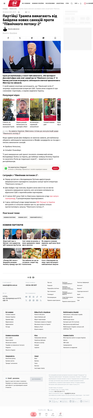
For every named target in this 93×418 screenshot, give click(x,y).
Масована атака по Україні (42, 324)
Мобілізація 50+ (68, 317)
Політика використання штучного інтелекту (67, 288)
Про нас (49, 282)
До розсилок (36, 379)
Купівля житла (10, 361)
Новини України (38, 3)
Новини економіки (12, 335)
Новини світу (13, 8)
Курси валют (9, 340)
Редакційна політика (53, 288)
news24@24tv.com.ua (10, 285)
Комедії (36, 345)
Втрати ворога (38, 329)
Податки (8, 347)
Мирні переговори (40, 319)
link (26, 296)
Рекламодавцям (51, 297)
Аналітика (60, 3)
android (54, 401)
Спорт (36, 356)
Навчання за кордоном (70, 347)
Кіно (36, 335)
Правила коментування (68, 301)
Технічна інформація (83, 282)
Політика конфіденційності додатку (67, 293)
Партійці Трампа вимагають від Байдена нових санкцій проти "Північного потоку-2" (40, 8)
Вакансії (79, 288)
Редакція (49, 285)
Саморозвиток (67, 345)
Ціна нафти (9, 338)
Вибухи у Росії (38, 327)
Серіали (36, 347)
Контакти (79, 285)
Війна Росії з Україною (42, 312)
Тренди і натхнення (11, 363)
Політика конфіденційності (67, 283)
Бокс (35, 358)
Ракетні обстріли (39, 314)
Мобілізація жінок (68, 319)
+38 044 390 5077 (31, 285)
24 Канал (5, 8)
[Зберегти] (55, 38)
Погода (8, 327)
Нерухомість (10, 356)
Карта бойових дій (40, 317)
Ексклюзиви (50, 3)
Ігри (67, 3)
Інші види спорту (39, 368)
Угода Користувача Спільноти (67, 298)
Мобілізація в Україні (71, 312)
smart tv (74, 401)
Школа (65, 340)
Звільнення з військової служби (72, 314)
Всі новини (26, 3)
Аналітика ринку (10, 358)
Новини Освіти (68, 335)
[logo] (14, 3)
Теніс (36, 363)
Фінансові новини (11, 342)
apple (63, 401)
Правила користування (53, 300)
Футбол (36, 361)
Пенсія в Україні (10, 350)
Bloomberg (13, 33)
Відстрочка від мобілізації (71, 324)
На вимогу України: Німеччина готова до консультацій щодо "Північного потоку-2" (30, 132)
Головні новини (10, 314)
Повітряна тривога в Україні (42, 322)
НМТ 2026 (66, 342)
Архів (78, 294)
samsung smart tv (85, 401)
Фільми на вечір (39, 342)
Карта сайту (80, 297)
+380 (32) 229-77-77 (59, 391)
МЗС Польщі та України (45, 202)
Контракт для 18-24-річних (71, 322)
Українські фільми (39, 340)
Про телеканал (51, 291)
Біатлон (36, 366)
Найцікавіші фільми (40, 338)
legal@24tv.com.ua (70, 393)
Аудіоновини (9, 324)
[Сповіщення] (80, 3)
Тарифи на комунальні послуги (15, 345)
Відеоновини (9, 322)
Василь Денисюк (13, 29)
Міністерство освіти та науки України (74, 338)
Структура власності (82, 291)
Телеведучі (50, 294)
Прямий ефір (10, 319)
